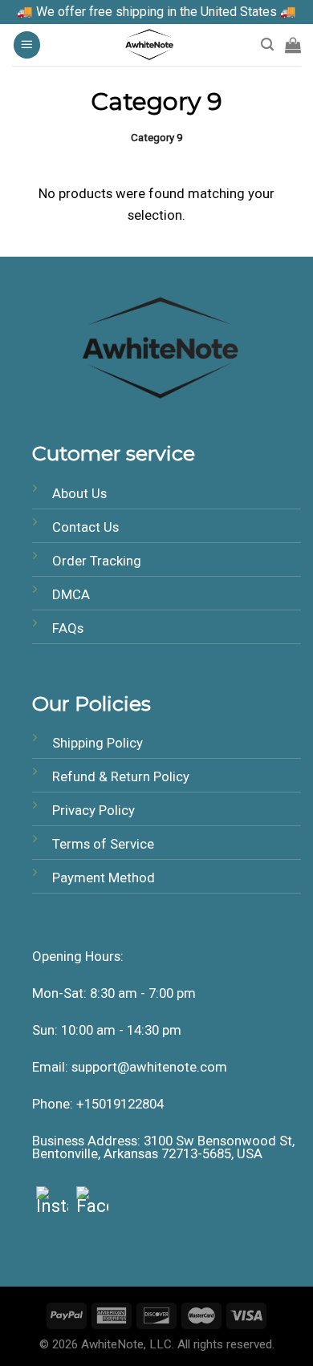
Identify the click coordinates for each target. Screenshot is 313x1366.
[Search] (267, 44)
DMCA (71, 594)
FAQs (67, 628)
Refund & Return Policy (120, 776)
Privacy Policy (93, 810)
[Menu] (27, 45)
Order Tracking (96, 561)
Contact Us (85, 527)
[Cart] (293, 45)
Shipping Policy (97, 743)
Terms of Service (103, 844)
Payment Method (103, 877)
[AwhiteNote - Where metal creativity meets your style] (151, 45)
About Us (79, 493)
